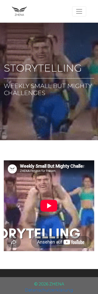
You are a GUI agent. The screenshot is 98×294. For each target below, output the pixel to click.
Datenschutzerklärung (49, 290)
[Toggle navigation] (79, 11)
